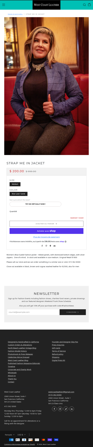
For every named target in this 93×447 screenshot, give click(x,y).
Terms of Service (59, 351)
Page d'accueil (15, 14)
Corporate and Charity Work (19, 369)
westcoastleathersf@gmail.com (61, 392)
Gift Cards (56, 348)
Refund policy (57, 354)
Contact (11, 382)
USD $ (20, 435)
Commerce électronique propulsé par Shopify (19, 444)
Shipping (55, 357)
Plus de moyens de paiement (46, 237)
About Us (12, 375)
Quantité (13, 211)
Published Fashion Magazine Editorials (24, 363)
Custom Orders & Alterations (20, 345)
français (8, 435)
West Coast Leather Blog (18, 360)
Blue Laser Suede (18, 194)
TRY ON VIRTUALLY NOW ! (35, 204)
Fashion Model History (17, 351)
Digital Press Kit (58, 360)
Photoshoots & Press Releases (20, 354)
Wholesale (12, 372)
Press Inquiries (58, 345)
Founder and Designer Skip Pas (65, 342)
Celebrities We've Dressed (18, 357)
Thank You (12, 379)
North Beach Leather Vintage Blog (22, 348)
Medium (15, 184)
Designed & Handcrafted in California (23, 342)
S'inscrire (72, 312)
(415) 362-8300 (55, 395)
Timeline (11, 366)
